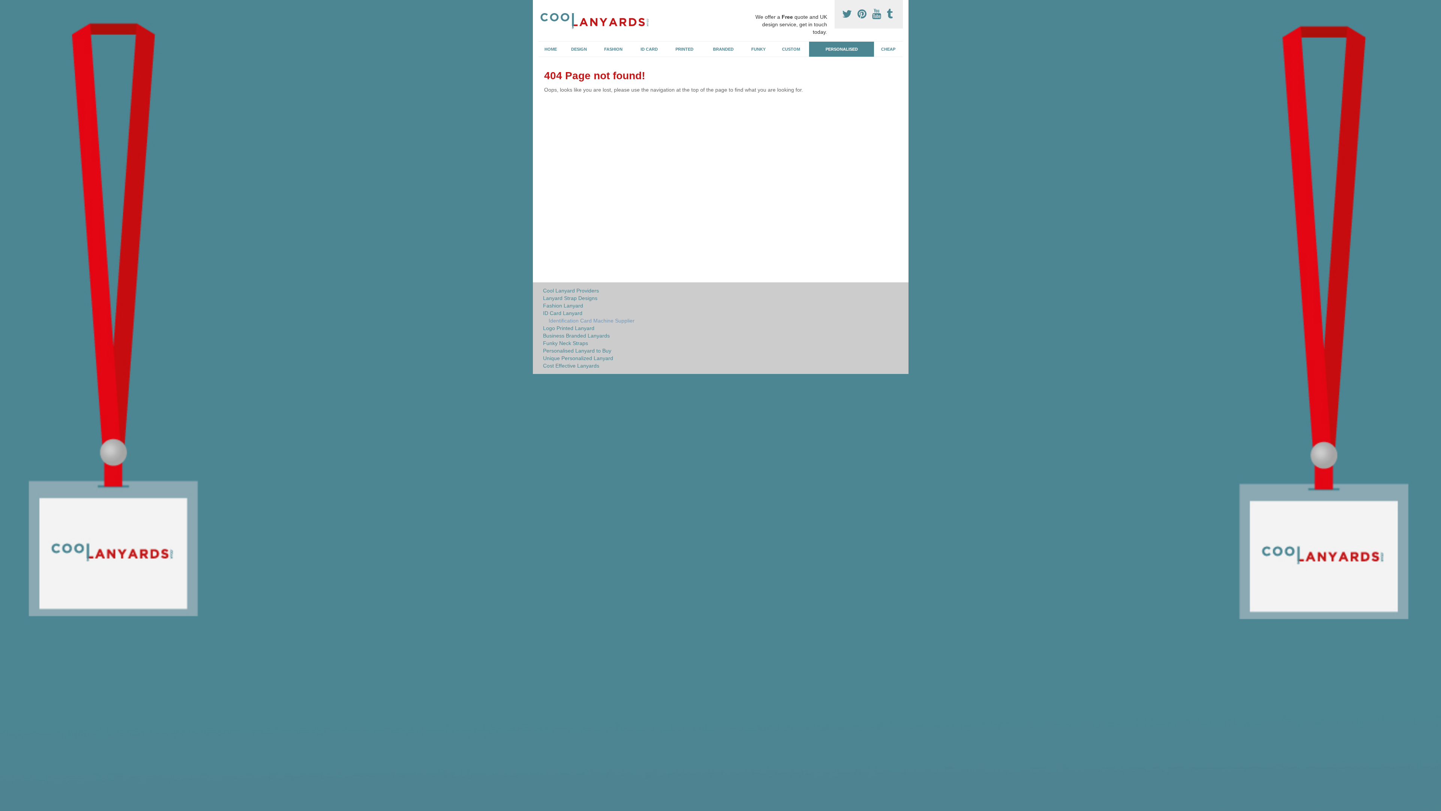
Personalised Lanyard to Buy (577, 351)
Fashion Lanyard (563, 306)
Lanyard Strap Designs (570, 298)
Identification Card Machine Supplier (592, 321)
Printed (684, 49)
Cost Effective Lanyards (571, 366)
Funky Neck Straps (565, 343)
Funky (758, 49)
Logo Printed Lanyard (568, 328)
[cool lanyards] (598, 20)
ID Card (649, 49)
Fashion (613, 49)
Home (551, 49)
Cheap (888, 49)
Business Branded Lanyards (576, 336)
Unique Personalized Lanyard (578, 358)
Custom (791, 49)
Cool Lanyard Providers (571, 291)
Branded (723, 49)
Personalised (842, 49)
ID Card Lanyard (562, 313)
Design (579, 49)
